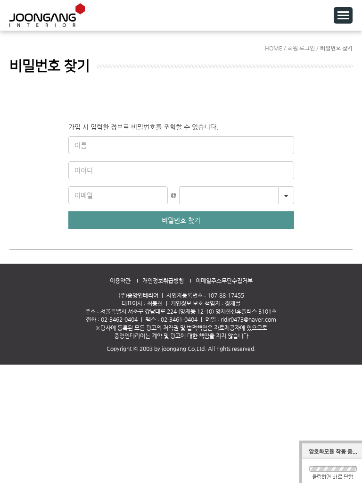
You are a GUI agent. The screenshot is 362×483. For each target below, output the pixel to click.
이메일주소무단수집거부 (224, 280)
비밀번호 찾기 (181, 220)
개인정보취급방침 (163, 280)
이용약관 (120, 280)
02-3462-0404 (119, 319)
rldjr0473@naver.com (248, 319)
